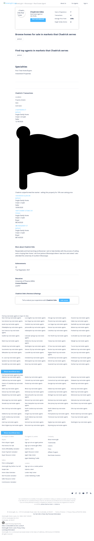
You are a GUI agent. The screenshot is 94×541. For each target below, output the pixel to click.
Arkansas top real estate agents (80, 377)
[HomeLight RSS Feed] (90, 493)
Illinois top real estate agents (33, 389)
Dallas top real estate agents (79, 321)
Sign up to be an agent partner (34, 442)
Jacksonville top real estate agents (35, 327)
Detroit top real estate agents (57, 361)
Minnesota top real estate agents (81, 395)
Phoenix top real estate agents (57, 321)
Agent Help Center (30, 455)
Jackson (19, 39)
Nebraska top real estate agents (80, 400)
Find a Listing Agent (7, 463)
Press (49, 449)
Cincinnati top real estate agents (57, 358)
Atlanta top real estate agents (80, 327)
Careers (50, 446)
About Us (63, 3)
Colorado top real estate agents (34, 380)
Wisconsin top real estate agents (34, 425)
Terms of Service (60, 512)
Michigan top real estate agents (57, 395)
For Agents (75, 3)
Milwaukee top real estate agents (12, 352)
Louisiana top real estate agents (57, 392)
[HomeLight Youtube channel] (83, 493)
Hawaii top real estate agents (79, 383)
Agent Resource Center (32, 452)
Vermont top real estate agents (34, 422)
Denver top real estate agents (57, 327)
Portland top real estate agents (80, 330)
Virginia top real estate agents (57, 422)
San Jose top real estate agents (80, 352)
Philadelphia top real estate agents (12, 327)
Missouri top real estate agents (34, 400)
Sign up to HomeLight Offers (33, 445)
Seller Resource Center (8, 479)
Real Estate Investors (54, 455)
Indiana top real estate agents (57, 389)
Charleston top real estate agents (81, 358)
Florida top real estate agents (33, 383)
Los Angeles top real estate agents (35, 318)
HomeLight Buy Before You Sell (11, 466)
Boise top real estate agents (33, 364)
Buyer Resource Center (9, 455)
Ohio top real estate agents (79, 408)
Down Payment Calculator (9, 452)
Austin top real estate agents (10, 324)
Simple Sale (5, 469)
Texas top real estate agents (79, 417)
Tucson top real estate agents (80, 346)
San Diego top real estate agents (35, 321)
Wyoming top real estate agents (57, 425)
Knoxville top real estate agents (11, 364)
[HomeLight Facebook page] (76, 493)
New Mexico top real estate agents (81, 403)
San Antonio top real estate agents (12, 321)
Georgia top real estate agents (57, 383)
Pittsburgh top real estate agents (81, 361)
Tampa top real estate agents (57, 341)
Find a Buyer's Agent (8, 442)
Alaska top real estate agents (33, 377)
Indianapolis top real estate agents (35, 330)
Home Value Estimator (8, 472)
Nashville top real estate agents (80, 324)
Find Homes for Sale (8, 445)
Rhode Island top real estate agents (81, 414)
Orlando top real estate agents (11, 346)
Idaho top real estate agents (10, 389)
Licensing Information (8, 530)
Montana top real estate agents (57, 400)
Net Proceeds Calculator (9, 476)
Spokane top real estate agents (11, 361)
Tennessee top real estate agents (58, 417)
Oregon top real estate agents (34, 414)
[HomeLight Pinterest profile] (87, 493)
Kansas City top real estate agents (35, 349)
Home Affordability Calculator (10, 449)
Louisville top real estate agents (34, 352)
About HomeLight (53, 439)
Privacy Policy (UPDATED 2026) (76, 512)
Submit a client (29, 449)
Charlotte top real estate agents (34, 324)
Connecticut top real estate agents (58, 380)
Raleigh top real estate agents (80, 341)
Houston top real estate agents (80, 318)
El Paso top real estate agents (57, 346)
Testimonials (52, 443)
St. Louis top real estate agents (11, 358)
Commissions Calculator (9, 482)
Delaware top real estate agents (80, 380)
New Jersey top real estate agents (58, 403)
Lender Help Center (30, 472)
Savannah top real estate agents (57, 364)
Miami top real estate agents (10, 341)
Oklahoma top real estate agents (11, 414)
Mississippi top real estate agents (12, 400)
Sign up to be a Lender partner (34, 466)
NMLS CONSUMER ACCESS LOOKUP (13, 526)
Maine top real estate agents (79, 392)
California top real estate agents (11, 380)
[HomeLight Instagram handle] (79, 493)
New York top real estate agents (11, 318)
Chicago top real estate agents (57, 318)
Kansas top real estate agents (11, 392)
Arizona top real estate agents (57, 377)
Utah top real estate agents (10, 422)
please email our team (47, 504)
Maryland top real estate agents (11, 395)
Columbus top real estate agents (57, 330)
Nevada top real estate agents (11, 403)
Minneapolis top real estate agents (35, 361)
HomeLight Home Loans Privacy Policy (13, 528)
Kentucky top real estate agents (34, 392)
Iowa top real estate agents (79, 389)
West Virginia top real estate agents (12, 425)
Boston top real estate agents (57, 349)
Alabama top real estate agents (11, 377)
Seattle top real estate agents (10, 336)
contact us (57, 504)
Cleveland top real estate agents (34, 358)
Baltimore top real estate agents (80, 349)
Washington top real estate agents (35, 346)
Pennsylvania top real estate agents (58, 414)
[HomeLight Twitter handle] (72, 493)
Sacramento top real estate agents (12, 349)
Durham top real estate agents (80, 364)
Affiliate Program (53, 452)
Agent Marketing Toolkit (32, 458)
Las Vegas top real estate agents (57, 324)
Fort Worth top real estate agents (58, 336)
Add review (64, 300)
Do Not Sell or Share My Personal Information (47, 514)
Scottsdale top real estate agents (81, 336)
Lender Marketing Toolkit (32, 476)
